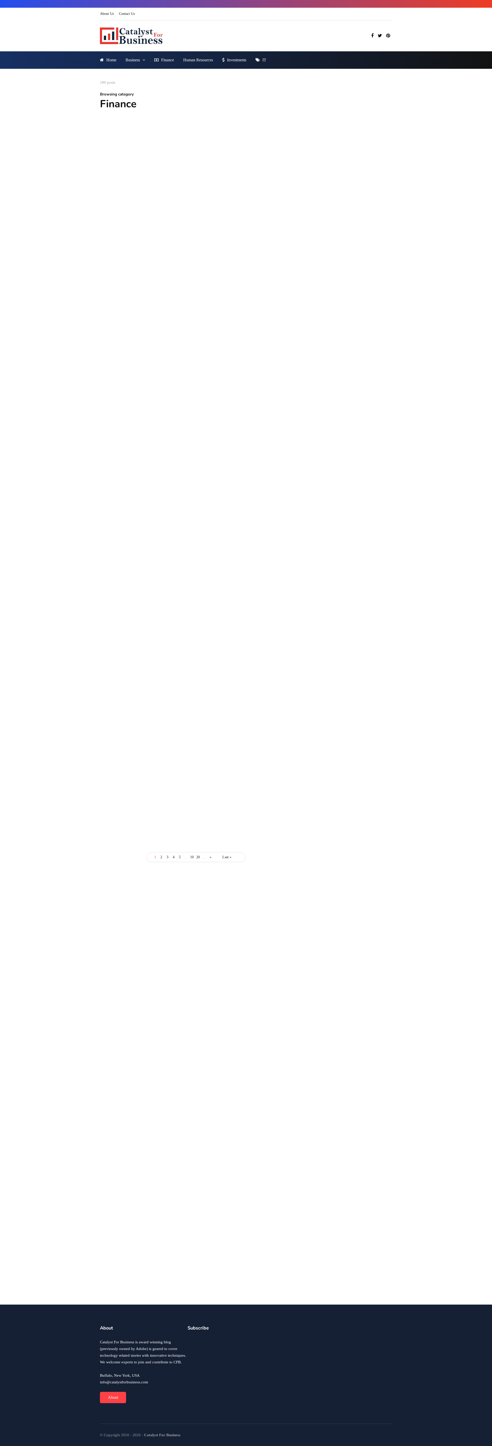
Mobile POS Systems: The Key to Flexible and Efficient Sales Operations (244, 499)
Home (111, 60)
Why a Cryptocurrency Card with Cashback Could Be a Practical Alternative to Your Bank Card (245, 739)
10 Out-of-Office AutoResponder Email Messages (345, 1212)
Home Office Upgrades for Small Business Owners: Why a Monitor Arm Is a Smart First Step (367, 951)
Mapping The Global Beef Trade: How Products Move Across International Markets (364, 1022)
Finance (167, 60)
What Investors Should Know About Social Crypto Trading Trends (143, 381)
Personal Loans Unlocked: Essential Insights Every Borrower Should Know (145, 742)
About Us (107, 14)
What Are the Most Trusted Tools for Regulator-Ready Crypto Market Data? (245, 377)
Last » (226, 857)
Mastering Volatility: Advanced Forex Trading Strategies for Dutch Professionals (145, 499)
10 (192, 857)
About (113, 1397)
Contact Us (127, 14)
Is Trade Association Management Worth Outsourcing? (239, 868)
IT (264, 60)
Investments (236, 60)
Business (133, 60)
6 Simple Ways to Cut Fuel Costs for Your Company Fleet (141, 868)
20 (198, 857)
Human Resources (198, 60)
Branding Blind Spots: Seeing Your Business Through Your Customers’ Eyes (367, 986)
